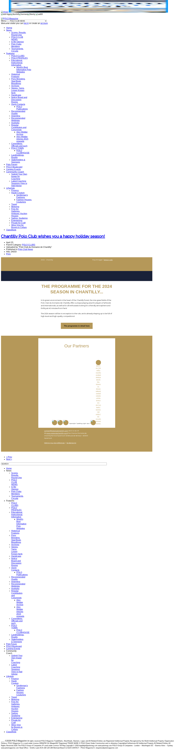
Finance (15, 190)
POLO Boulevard (14, 167)
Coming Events (13, 169)
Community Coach (15, 172)
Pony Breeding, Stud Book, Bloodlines (18, 81)
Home (9, 28)
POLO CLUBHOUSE (22, 151)
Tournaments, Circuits (17, 50)
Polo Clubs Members (16, 45)
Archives (15, 86)
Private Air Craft (18, 223)
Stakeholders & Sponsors (18, 161)
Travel (14, 204)
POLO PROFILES (19, 58)
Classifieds (11, 230)
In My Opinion (17, 42)
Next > (9, 459)
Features (10, 53)
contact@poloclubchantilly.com (56, 431)
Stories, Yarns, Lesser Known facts (17, 90)
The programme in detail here (77, 326)
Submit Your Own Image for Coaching (19, 176)
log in (26, 23)
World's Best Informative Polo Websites (23, 69)
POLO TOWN (17, 148)
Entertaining (16, 220)
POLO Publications (22, 108)
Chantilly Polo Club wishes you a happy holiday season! (53, 236)
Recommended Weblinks (18, 119)
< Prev (9, 457)
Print (8, 254)
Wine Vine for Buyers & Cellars (19, 226)
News (9, 30)
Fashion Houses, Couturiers (24, 201)
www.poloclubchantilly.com (57, 433)
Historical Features (15, 75)
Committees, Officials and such (19, 144)
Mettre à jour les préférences (54, 443)
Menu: (4, 21)
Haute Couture (18, 193)
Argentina (15, 116)
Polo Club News (25, 249)
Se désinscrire (71, 443)
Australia (15, 123)
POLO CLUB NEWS (17, 38)
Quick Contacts (18, 104)
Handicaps (16, 95)
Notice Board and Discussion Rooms (19, 99)
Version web (108, 260)
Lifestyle (10, 188)
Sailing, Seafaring (19, 218)
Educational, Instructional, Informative (17, 62)
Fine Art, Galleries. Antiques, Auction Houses (19, 212)
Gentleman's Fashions (22, 196)
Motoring (15, 207)
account (44, 23)
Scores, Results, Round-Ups (18, 33)
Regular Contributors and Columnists (18, 127)
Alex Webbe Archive (22, 133)
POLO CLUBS (17, 56)
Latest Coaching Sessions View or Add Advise (19, 183)
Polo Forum (11, 164)
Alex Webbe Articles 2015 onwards (22, 139)
